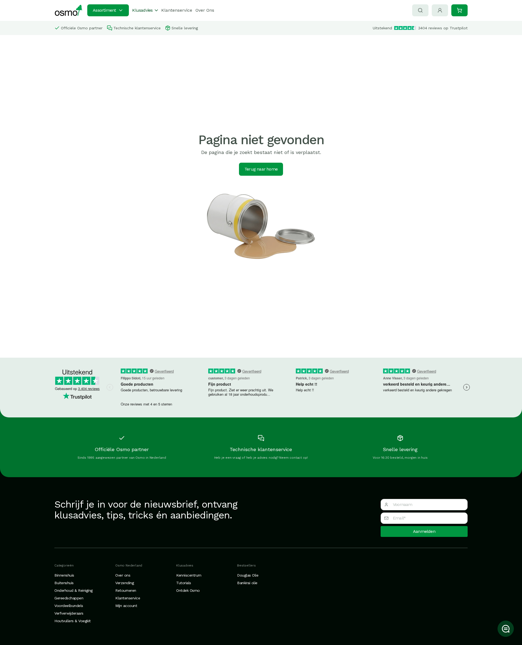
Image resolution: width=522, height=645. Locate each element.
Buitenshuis (64, 583)
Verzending (124, 583)
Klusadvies (142, 10)
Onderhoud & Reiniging (73, 590)
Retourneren (125, 590)
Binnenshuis (64, 575)
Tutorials (183, 583)
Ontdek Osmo (188, 590)
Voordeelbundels (68, 605)
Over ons (122, 575)
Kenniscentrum (188, 575)
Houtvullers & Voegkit (72, 621)
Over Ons (204, 10)
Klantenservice (176, 10)
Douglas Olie (247, 575)
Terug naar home (261, 169)
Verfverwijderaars (68, 613)
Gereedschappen (68, 598)
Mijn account (126, 605)
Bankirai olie (247, 583)
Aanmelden (424, 531)
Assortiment (104, 10)
